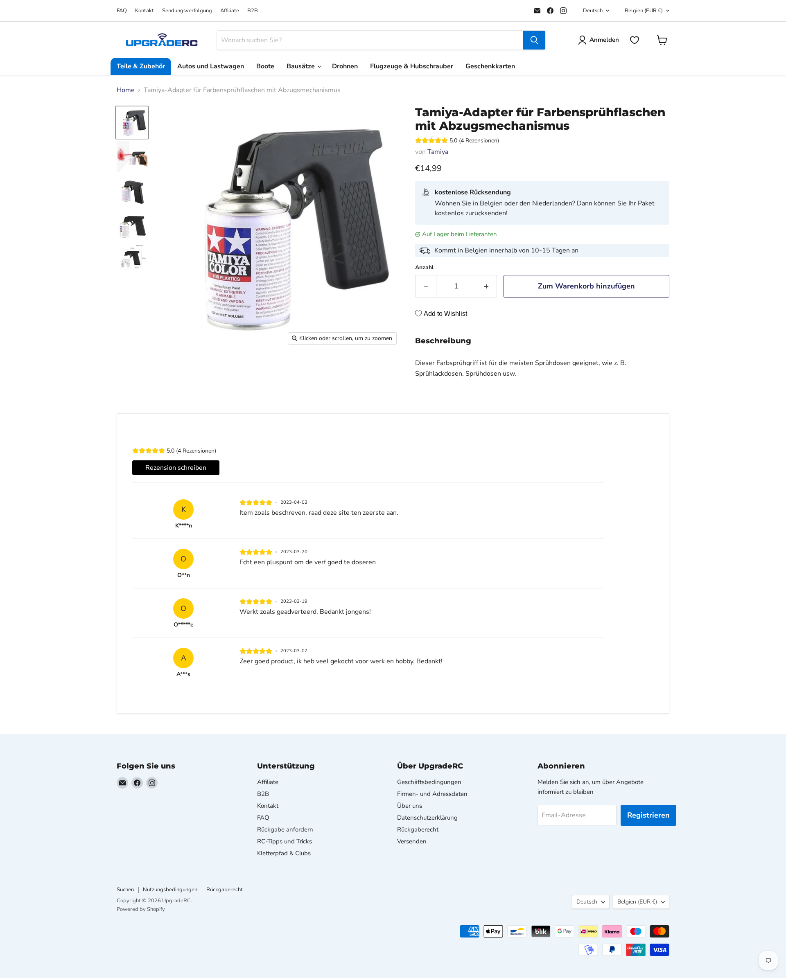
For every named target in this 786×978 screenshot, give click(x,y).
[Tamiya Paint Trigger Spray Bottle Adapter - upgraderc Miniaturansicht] (132, 156)
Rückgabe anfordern (285, 829)
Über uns (409, 806)
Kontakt (144, 11)
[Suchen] (534, 40)
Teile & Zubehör (141, 66)
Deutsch (593, 10)
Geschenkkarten (490, 66)
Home (126, 90)
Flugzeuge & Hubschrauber (411, 66)
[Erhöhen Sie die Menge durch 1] (486, 286)
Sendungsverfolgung (187, 11)
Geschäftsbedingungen (429, 782)
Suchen (125, 889)
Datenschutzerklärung (427, 817)
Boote (265, 66)
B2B (252, 11)
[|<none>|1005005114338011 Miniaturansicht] (132, 122)
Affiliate (229, 11)
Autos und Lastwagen (210, 66)
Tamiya (437, 151)
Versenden (412, 841)
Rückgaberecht (417, 829)
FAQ (122, 11)
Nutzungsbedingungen (170, 889)
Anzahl (424, 267)
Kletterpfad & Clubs (284, 853)
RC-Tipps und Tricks (284, 841)
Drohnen (345, 66)
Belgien (644, 10)
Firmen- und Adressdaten (432, 794)
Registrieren (648, 815)
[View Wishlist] (634, 40)
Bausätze (301, 66)
